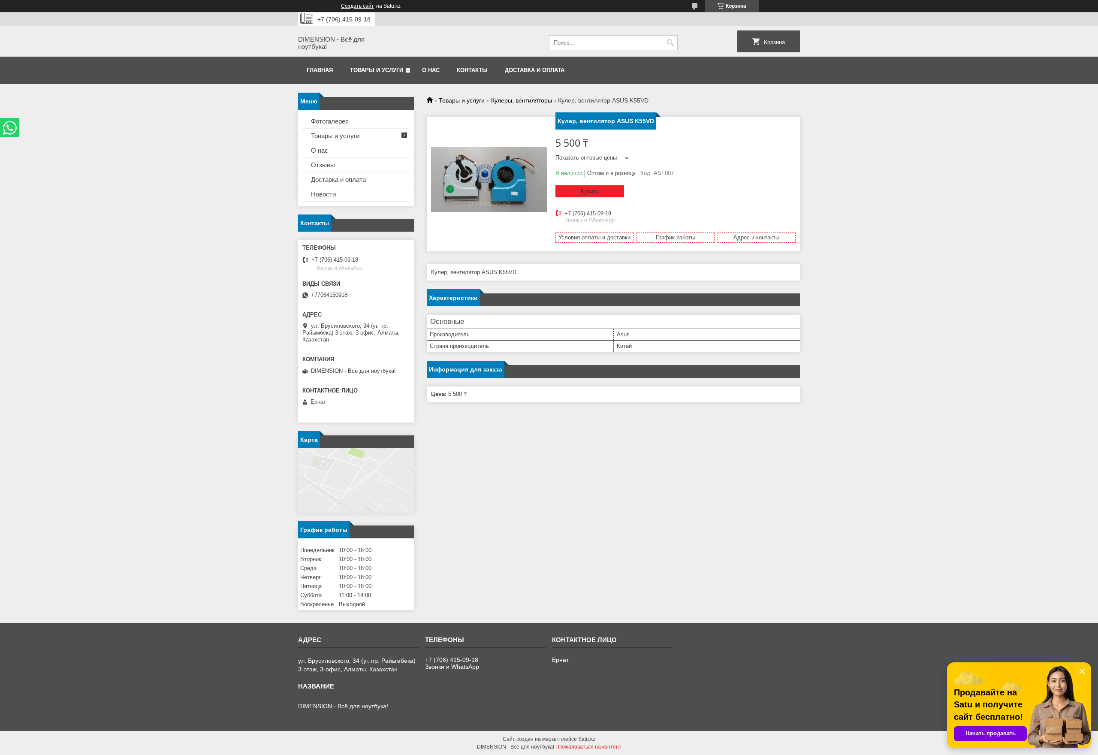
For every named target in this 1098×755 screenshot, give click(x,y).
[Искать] (670, 42)
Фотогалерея (330, 121)
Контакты (472, 70)
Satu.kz (586, 739)
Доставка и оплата (534, 70)
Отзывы (323, 165)
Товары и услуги (376, 70)
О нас (431, 70)
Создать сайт (357, 6)
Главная (320, 70)
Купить (590, 191)
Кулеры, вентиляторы (521, 100)
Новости (323, 194)
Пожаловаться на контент (589, 747)
